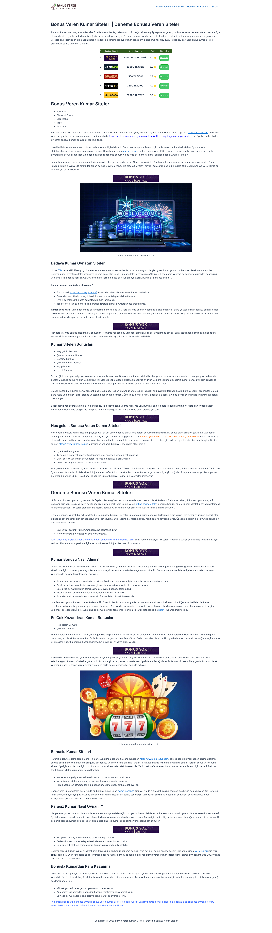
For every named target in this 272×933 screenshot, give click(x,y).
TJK (60, 270)
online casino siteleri (146, 504)
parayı (161, 609)
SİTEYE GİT (164, 58)
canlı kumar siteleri (198, 132)
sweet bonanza (126, 791)
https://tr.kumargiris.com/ (83, 292)
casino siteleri (130, 151)
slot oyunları (201, 851)
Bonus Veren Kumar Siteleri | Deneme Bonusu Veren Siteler (187, 6)
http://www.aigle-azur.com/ (154, 758)
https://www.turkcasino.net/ (74, 444)
